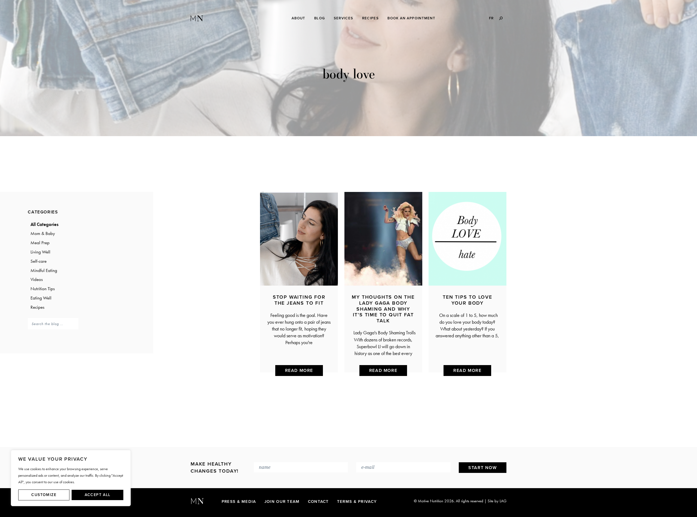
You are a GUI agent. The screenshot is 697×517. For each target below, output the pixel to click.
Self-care (38, 261)
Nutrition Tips (42, 289)
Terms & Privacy (357, 501)
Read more (299, 370)
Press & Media (239, 501)
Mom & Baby (42, 233)
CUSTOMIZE (43, 494)
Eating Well (40, 298)
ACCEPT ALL (98, 494)
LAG (503, 501)
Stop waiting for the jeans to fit (299, 300)
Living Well (40, 252)
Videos (36, 279)
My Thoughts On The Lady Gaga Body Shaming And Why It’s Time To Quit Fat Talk (383, 308)
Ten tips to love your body (467, 300)
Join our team (282, 501)
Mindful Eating (43, 270)
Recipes (37, 307)
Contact (318, 501)
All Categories (44, 224)
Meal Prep (40, 243)
